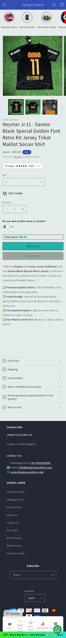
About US (12, 515)
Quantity (7, 202)
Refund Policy (14, 545)
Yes (12, 227)
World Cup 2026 (27, 27)
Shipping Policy (15, 499)
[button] (4, 5)
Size (4, 175)
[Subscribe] (52, 575)
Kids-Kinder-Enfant (46, 27)
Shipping (17, 157)
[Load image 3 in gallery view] (50, 107)
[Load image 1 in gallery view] (16, 107)
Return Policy (14, 538)
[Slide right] (62, 108)
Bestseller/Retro (9, 27)
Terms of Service (16, 491)
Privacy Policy (14, 507)
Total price (11, 237)
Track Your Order (16, 553)
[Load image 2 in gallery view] (32, 107)
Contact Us (13, 522)
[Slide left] (3, 108)
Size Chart (12, 530)
